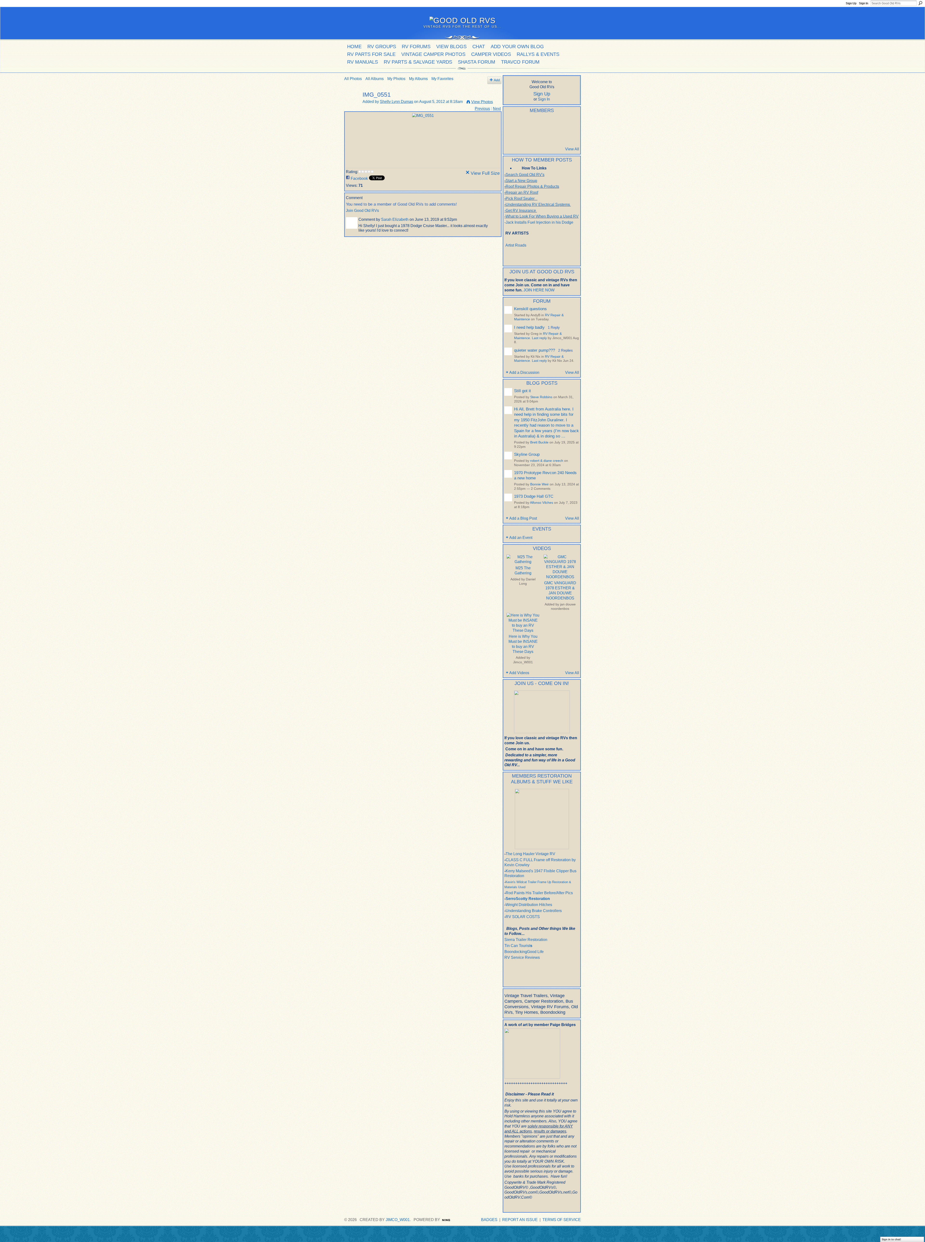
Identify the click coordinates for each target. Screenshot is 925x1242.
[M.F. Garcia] (545, 136)
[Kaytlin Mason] (557, 136)
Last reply (539, 338)
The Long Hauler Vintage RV (530, 854)
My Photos (396, 79)
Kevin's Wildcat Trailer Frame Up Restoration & (538, 882)
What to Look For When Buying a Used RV (542, 216)
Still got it (522, 390)
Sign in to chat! (891, 1239)
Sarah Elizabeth (395, 219)
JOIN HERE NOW (539, 290)
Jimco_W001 (523, 662)
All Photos (353, 79)
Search (920, 3)
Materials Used (514, 887)
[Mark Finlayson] (534, 136)
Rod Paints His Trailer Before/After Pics (539, 893)
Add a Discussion (524, 372)
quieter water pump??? (534, 350)
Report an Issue (520, 1220)
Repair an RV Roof (522, 192)
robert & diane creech (546, 461)
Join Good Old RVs (362, 210)
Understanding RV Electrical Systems (538, 204)
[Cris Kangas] (522, 123)
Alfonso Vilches (541, 502)
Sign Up (851, 3)
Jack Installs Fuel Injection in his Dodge (540, 222)
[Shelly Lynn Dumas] (352, 104)
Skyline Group (527, 454)
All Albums (374, 79)
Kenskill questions (530, 308)
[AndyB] (510, 123)
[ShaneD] (522, 136)
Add (497, 80)
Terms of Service (561, 1220)
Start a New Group (521, 181)
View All (572, 149)
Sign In (863, 3)
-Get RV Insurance (520, 210)
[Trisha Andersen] (569, 123)
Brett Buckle (539, 442)
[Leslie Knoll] (545, 123)
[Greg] (557, 123)
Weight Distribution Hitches (529, 905)
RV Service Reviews (522, 957)
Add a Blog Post (523, 518)
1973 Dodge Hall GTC (533, 496)
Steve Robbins (541, 397)
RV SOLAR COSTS (523, 917)
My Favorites (442, 79)
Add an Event (520, 538)
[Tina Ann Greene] (569, 136)
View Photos (482, 102)
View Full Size (485, 173)
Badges (489, 1220)
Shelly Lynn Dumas (396, 102)
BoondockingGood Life (524, 952)
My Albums (418, 79)
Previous (482, 109)
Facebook (359, 178)
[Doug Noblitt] (534, 123)
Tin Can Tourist (517, 946)
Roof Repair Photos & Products (532, 186)
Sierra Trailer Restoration (525, 940)
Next (497, 109)
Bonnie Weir (539, 484)
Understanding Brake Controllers (534, 911)
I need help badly (529, 327)
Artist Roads (515, 245)
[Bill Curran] (510, 136)
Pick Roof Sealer (520, 198)
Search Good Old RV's (525, 175)
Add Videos (519, 673)
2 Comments (540, 488)
